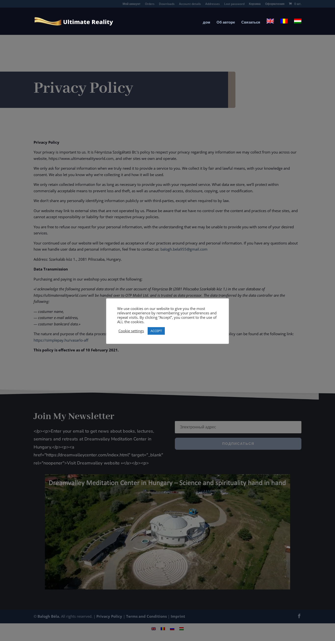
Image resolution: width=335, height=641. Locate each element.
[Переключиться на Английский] (270, 27)
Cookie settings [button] (131, 331)
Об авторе (226, 22)
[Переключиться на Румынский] (284, 27)
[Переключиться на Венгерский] (297, 27)
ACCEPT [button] (156, 331)
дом (206, 22)
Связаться (250, 22)
